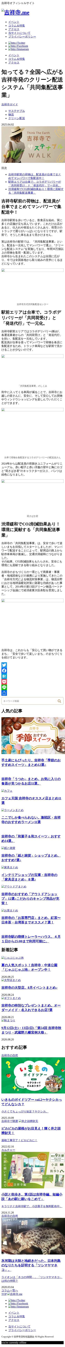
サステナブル (16, 110)
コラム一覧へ (9, 1290)
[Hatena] (32, 676)
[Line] (32, 687)
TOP (4, 1294)
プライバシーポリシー (22, 36)
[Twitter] (32, 665)
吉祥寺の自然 (9, 1055)
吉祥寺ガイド (9, 104)
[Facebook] (32, 670)
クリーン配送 (16, 118)
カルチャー (8, 1149)
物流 (11, 114)
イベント (13, 21)
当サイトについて (19, 32)
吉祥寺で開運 (9, 1121)
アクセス (13, 29)
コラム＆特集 (16, 25)
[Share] (32, 693)
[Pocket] (32, 682)
